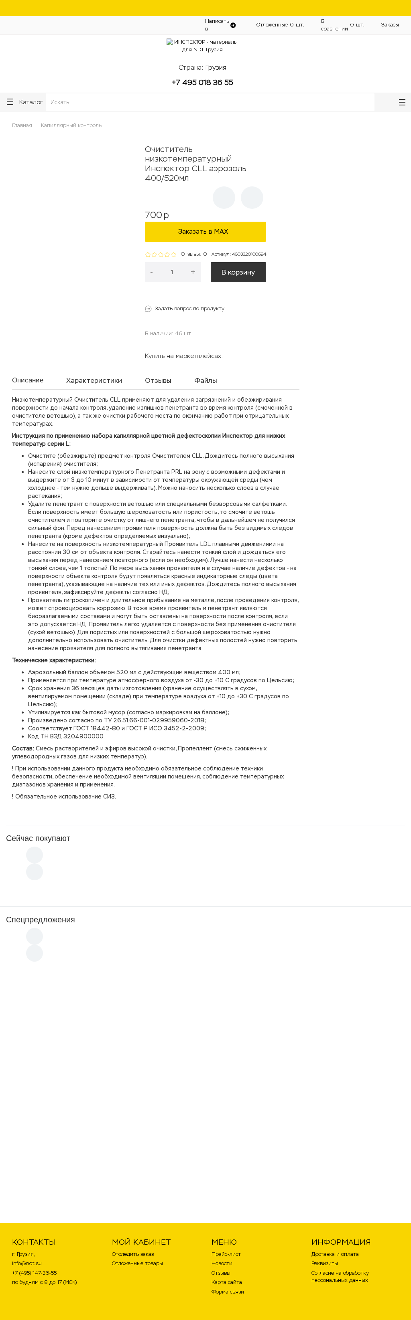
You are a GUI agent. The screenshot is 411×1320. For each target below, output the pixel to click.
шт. (280, 24)
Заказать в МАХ (205, 231)
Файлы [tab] (205, 380)
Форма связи (228, 1291)
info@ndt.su (27, 1263)
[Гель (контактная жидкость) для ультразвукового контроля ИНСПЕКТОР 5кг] (159, 1125)
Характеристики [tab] (94, 380)
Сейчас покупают (38, 838)
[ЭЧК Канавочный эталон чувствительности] (344, 1005)
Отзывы (221, 1272)
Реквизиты (324, 1263)
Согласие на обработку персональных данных (340, 1276)
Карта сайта (227, 1282)
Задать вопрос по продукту (189, 308)
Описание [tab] (27, 380)
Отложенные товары (137, 1263)
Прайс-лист (226, 1254)
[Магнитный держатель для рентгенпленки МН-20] (159, 1005)
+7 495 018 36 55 (202, 82)
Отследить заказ (133, 1254)
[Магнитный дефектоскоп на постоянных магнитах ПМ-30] (252, 1005)
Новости (222, 1263)
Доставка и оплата (167, 24)
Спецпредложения (40, 919)
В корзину (238, 272)
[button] (224, 197)
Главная (22, 125)
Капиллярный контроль (71, 125)
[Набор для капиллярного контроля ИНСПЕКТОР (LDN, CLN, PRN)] (66, 1125)
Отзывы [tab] (158, 380)
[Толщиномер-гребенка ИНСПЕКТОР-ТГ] (252, 1125)
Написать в (217, 25)
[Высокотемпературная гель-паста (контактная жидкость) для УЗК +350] (66, 1005)
